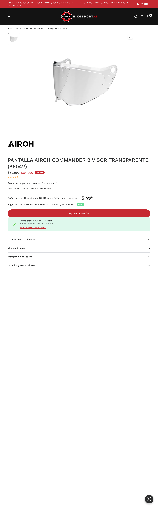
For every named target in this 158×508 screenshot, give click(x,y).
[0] (147, 16)
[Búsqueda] (136, 16)
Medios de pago (16, 248)
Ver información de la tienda (33, 227)
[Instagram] (142, 4)
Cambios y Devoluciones (21, 265)
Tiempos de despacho (20, 256)
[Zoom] (130, 36)
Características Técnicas (21, 239)
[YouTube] (146, 4)
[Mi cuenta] (142, 16)
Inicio (10, 29)
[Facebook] (138, 4)
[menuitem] (69, 4)
